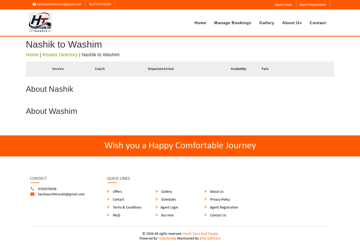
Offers (117, 192)
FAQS (116, 215)
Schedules (168, 200)
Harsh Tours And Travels (200, 234)
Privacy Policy (219, 200)
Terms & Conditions (126, 208)
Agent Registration (312, 5)
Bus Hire (167, 215)
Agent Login (283, 5)
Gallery (266, 23)
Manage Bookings (232, 23)
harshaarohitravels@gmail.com (58, 4)
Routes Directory (60, 54)
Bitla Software (210, 239)
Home (200, 23)
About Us (292, 23)
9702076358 (101, 4)
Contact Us (217, 215)
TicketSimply (167, 239)
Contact (318, 23)
